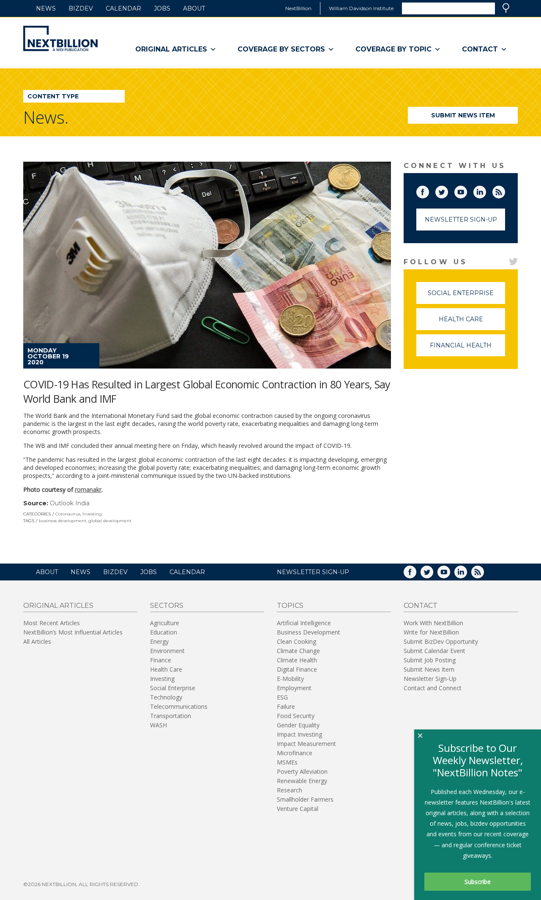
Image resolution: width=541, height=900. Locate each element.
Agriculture (164, 623)
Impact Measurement (306, 744)
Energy (159, 641)
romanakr (88, 489)
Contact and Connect (433, 688)
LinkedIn (485, 190)
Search (506, 8)
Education (163, 632)
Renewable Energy (302, 781)
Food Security (295, 716)
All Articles (37, 641)
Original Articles (171, 49)
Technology (166, 697)
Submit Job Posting (430, 660)
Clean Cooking (296, 641)
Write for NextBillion (431, 632)
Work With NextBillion (433, 623)
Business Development (308, 632)
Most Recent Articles (51, 623)
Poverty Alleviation (302, 771)
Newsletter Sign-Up (461, 219)
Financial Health (467, 349)
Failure (286, 706)
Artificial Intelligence (304, 623)
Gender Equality (298, 725)
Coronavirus (67, 514)
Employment (294, 688)
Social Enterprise (466, 296)
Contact (480, 49)
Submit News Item (463, 115)
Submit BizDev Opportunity (441, 641)
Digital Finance (297, 669)
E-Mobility (290, 679)
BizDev (80, 8)
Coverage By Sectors (281, 49)
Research (289, 790)
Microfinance (294, 753)
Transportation (170, 716)
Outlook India (70, 503)
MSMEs (287, 762)
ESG (282, 697)
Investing (92, 514)
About (194, 8)
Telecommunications (179, 706)
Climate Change (298, 651)
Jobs (162, 8)
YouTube (466, 190)
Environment (167, 651)
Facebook (428, 190)
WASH (158, 725)
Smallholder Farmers (305, 799)
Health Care (472, 322)
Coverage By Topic (393, 49)
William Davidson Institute (361, 8)
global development (109, 520)
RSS (504, 190)
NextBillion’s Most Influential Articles (73, 632)
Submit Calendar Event (434, 651)
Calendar (123, 8)
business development (62, 520)
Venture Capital (297, 809)
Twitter (447, 190)
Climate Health (297, 660)
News (46, 8)
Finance (160, 660)
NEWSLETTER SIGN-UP (313, 572)
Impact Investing (299, 734)
